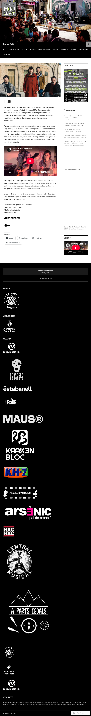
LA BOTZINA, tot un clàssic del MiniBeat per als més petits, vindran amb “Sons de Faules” (75, 144)
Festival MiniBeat (9, 44)
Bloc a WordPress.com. (10, 713)
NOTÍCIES (24, 49)
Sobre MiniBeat (83, 49)
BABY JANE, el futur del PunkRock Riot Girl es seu (73, 131)
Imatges (55, 49)
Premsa (73, 49)
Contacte (6, 55)
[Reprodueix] (67, 252)
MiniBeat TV (64, 49)
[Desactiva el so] (83, 252)
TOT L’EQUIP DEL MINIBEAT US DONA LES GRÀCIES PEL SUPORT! (75, 118)
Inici (4, 49)
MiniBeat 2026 (13, 49)
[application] (76, 248)
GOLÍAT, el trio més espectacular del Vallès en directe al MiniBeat (75, 137)
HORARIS (33, 49)
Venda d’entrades (44, 49)
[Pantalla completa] (86, 252)
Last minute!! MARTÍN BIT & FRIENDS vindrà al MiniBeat (74, 125)
